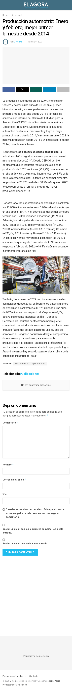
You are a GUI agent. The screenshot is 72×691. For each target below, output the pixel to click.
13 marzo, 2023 (35, 41)
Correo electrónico (14, 479)
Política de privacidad (13, 676)
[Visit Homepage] (36, 5)
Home (5, 15)
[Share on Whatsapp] (36, 89)
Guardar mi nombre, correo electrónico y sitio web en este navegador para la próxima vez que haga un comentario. (35, 513)
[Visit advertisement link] (36, 592)
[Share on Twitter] (22, 89)
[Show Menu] (4, 5)
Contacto (33, 676)
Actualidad (17, 15)
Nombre (8, 464)
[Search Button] (68, 5)
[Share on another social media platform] (63, 89)
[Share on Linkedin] (49, 89)
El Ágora (17, 41)
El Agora (14, 681)
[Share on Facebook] (9, 89)
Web (5, 494)
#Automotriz (21, 363)
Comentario (10, 422)
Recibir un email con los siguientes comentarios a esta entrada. (33, 531)
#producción (38, 363)
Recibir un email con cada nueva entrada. (25, 543)
